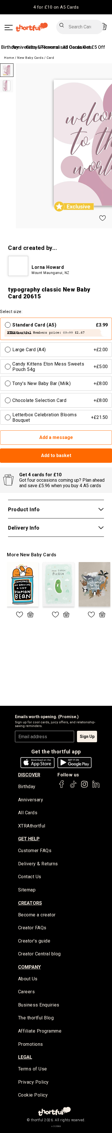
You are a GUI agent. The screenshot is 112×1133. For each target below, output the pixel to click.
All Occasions (77, 47)
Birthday (9, 47)
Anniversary (30, 799)
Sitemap (27, 890)
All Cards (28, 812)
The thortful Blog (36, 1018)
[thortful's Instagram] (84, 787)
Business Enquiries (38, 1005)
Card (50, 58)
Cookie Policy (33, 1095)
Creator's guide (34, 941)
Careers (26, 991)
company (29, 967)
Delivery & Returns (38, 863)
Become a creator (37, 915)
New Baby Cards (30, 58)
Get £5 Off (94, 47)
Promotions (30, 1044)
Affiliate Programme (40, 1031)
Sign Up (87, 736)
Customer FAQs (35, 850)
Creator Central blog (39, 954)
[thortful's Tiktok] (73, 787)
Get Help (29, 839)
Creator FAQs (32, 927)
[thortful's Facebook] (61, 787)
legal (25, 1057)
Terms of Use (32, 1069)
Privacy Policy (33, 1082)
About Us (28, 979)
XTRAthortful (31, 826)
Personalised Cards (61, 47)
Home (9, 58)
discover (29, 775)
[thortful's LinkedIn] (96, 787)
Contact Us (29, 876)
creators (30, 903)
